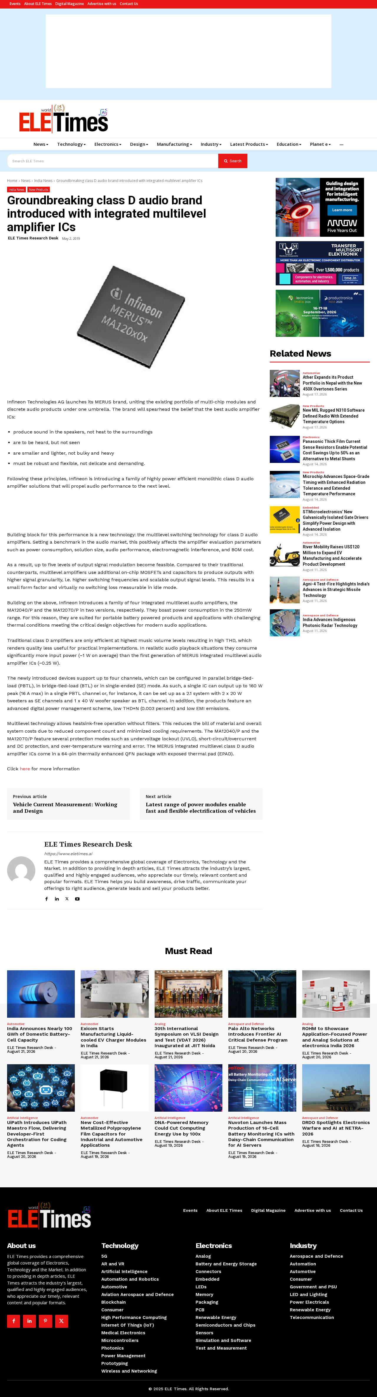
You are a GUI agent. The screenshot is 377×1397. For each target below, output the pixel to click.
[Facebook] (46, 898)
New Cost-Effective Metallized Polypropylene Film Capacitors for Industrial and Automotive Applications (112, 1134)
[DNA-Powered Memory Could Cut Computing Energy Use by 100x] (188, 1088)
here (24, 769)
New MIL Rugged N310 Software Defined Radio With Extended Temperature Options (334, 416)
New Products (38, 190)
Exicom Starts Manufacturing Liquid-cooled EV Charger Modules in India (113, 1037)
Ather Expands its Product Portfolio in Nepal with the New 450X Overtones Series (332, 383)
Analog (160, 1023)
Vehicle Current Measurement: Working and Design (65, 807)
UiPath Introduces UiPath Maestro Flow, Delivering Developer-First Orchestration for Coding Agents (37, 1134)
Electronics (311, 437)
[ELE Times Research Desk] (21, 870)
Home (12, 180)
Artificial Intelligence (22, 1117)
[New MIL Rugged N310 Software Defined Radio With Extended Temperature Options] (285, 416)
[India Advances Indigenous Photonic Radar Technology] (285, 622)
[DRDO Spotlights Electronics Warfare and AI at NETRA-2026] (336, 1088)
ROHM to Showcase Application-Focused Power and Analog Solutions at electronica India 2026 (334, 1037)
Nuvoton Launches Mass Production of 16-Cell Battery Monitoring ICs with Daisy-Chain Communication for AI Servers (261, 1134)
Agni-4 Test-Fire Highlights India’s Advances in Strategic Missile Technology (336, 590)
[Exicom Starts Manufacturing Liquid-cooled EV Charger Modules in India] (114, 994)
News (25, 180)
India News (43, 180)
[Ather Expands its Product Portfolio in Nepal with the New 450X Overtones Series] (285, 383)
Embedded (311, 507)
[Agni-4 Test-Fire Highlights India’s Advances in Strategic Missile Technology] (285, 590)
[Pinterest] (45, 1321)
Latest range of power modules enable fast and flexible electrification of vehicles (201, 807)
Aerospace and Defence (320, 579)
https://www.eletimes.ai (68, 853)
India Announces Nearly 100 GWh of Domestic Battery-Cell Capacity (39, 1034)
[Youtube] (77, 898)
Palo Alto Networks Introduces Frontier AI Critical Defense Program (257, 1034)
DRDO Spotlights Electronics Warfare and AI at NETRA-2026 (336, 1128)
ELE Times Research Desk (33, 238)
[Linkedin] (56, 898)
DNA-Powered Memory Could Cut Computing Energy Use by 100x (182, 1128)
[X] (67, 898)
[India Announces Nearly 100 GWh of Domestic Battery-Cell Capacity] (41, 994)
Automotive (311, 373)
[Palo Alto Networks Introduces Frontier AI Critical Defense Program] (262, 994)
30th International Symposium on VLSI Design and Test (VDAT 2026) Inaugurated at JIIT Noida (187, 1037)
